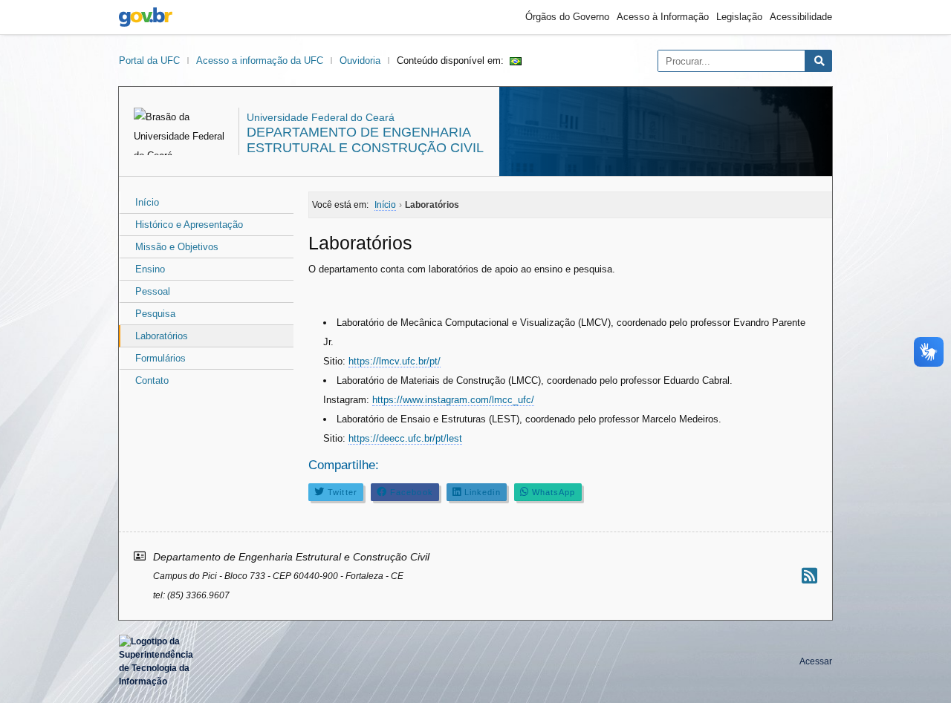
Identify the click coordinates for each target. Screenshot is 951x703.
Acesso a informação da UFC (259, 60)
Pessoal (152, 291)
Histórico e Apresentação (189, 224)
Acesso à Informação (663, 16)
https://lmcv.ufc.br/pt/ (394, 361)
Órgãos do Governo (567, 16)
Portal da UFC (149, 60)
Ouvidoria (360, 60)
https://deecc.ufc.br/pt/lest (405, 438)
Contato (152, 380)
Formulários (160, 358)
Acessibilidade (801, 16)
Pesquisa (155, 313)
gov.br (145, 17)
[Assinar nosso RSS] (809, 576)
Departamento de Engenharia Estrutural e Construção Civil (365, 140)
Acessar (815, 661)
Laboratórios (161, 335)
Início (147, 202)
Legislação (739, 16)
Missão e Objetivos (176, 246)
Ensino (150, 269)
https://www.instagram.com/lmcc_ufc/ (453, 399)
